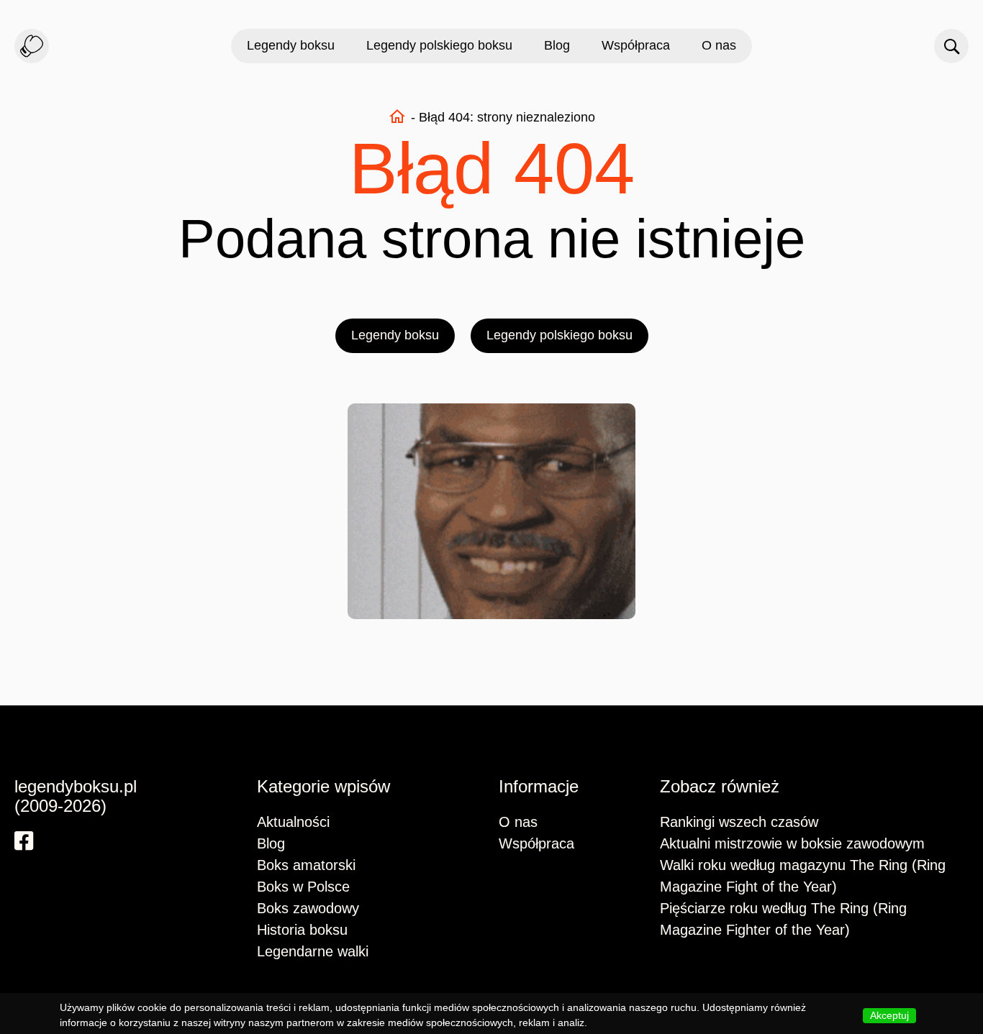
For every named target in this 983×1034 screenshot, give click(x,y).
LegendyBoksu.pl (31, 46)
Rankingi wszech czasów (739, 822)
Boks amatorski (306, 865)
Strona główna (397, 116)
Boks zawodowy (308, 908)
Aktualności (293, 822)
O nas (719, 45)
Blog (557, 45)
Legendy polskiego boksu (439, 45)
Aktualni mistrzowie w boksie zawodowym (792, 843)
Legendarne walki (312, 951)
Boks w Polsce (303, 887)
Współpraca (636, 45)
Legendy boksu (291, 45)
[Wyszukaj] (951, 46)
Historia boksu (302, 930)
